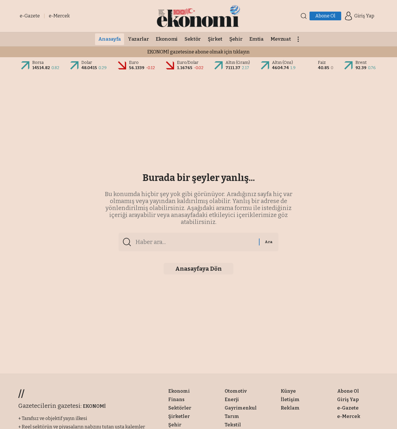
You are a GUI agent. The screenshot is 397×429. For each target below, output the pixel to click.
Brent (361, 62)
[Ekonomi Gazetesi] (198, 16)
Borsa (38, 62)
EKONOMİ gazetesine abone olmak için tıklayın (198, 52)
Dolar (86, 62)
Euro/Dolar (188, 62)
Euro (134, 62)
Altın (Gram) (238, 62)
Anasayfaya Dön (198, 268)
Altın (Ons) (282, 62)
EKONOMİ (94, 406)
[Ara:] (195, 242)
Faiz (322, 62)
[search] (304, 16)
